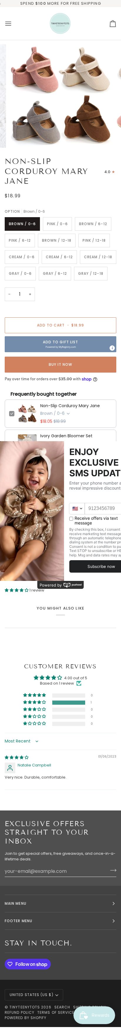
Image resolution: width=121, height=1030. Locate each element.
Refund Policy (19, 1012)
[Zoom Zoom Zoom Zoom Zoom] (60, 96)
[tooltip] (112, 348)
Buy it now (61, 364)
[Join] (111, 870)
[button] (60, 344)
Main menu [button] (15, 903)
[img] (16, 757)
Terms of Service (55, 1012)
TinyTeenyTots (24, 1007)
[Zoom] (20, 136)
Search (62, 1007)
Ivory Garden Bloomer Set (66, 436)
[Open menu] (13, 23)
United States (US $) (31, 994)
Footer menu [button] (18, 920)
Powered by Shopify (25, 1017)
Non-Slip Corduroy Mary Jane (70, 406)
